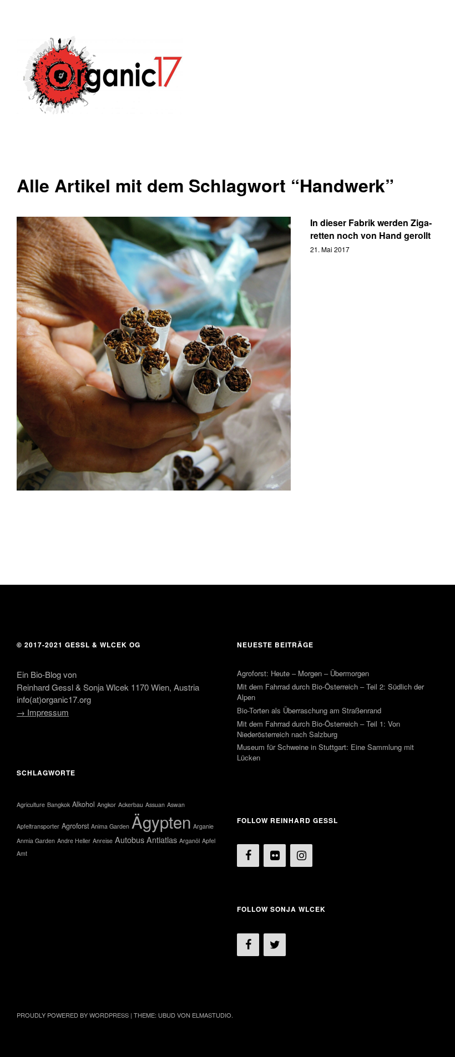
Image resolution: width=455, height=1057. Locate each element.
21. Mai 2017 (330, 249)
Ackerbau (130, 804)
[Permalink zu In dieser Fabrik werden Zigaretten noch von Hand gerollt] (154, 354)
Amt (22, 853)
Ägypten (161, 821)
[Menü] (30, 16)
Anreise (103, 840)
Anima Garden (110, 826)
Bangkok (58, 804)
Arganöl (189, 840)
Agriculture (31, 804)
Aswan (176, 804)
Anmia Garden (36, 840)
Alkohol (83, 804)
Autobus (129, 839)
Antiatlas (161, 839)
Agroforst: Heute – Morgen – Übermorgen (303, 673)
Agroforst (75, 826)
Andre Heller (73, 840)
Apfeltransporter (38, 826)
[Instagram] (301, 855)
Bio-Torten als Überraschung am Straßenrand (309, 710)
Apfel (208, 840)
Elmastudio (211, 1014)
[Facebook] (248, 855)
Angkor (106, 804)
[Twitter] (275, 944)
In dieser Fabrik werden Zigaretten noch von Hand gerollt (371, 228)
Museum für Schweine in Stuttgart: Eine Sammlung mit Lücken (325, 752)
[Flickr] (275, 855)
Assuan (155, 804)
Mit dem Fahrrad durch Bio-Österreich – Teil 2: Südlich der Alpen (330, 691)
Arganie (203, 826)
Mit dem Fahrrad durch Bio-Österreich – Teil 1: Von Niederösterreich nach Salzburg (318, 728)
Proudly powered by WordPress (73, 1014)
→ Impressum (43, 712)
